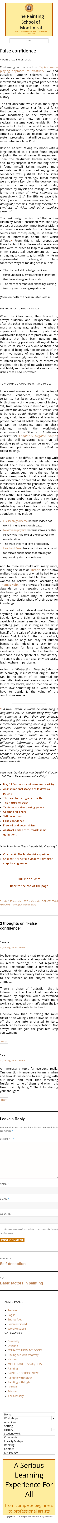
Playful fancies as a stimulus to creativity (29, 784)
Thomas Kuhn (9, 585)
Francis (3, 901)
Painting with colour (20, 1377)
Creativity (35, 901)
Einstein (35, 570)
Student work (12, 1433)
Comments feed (17, 1324)
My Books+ (11, 1452)
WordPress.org (17, 1328)
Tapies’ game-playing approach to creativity (29, 69)
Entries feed (15, 1319)
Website (5, 1213)
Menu (29, 40)
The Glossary (16, 1396)
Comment (7, 1138)
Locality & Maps (13, 1441)
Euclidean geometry (15, 521)
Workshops (11, 1418)
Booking (9, 1445)
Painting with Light (19, 1382)
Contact (9, 1448)
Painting (13, 1368)
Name (4, 1183)
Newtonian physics (14, 530)
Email (4, 1198)
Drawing (13, 1346)
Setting (8, 1426)
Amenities (10, 1422)
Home (7, 1414)
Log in (11, 1315)
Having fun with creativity (24, 904)
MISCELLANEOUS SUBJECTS (25, 1364)
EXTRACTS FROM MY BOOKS (25, 1350)
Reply (4, 1041)
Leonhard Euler (12, 548)
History (12, 1359)
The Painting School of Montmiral (31, 22)
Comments (10, 1437)
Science (12, 1391)
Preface (12, 1387)
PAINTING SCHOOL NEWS (23, 1373)
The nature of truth (16, 802)
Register (13, 1310)
